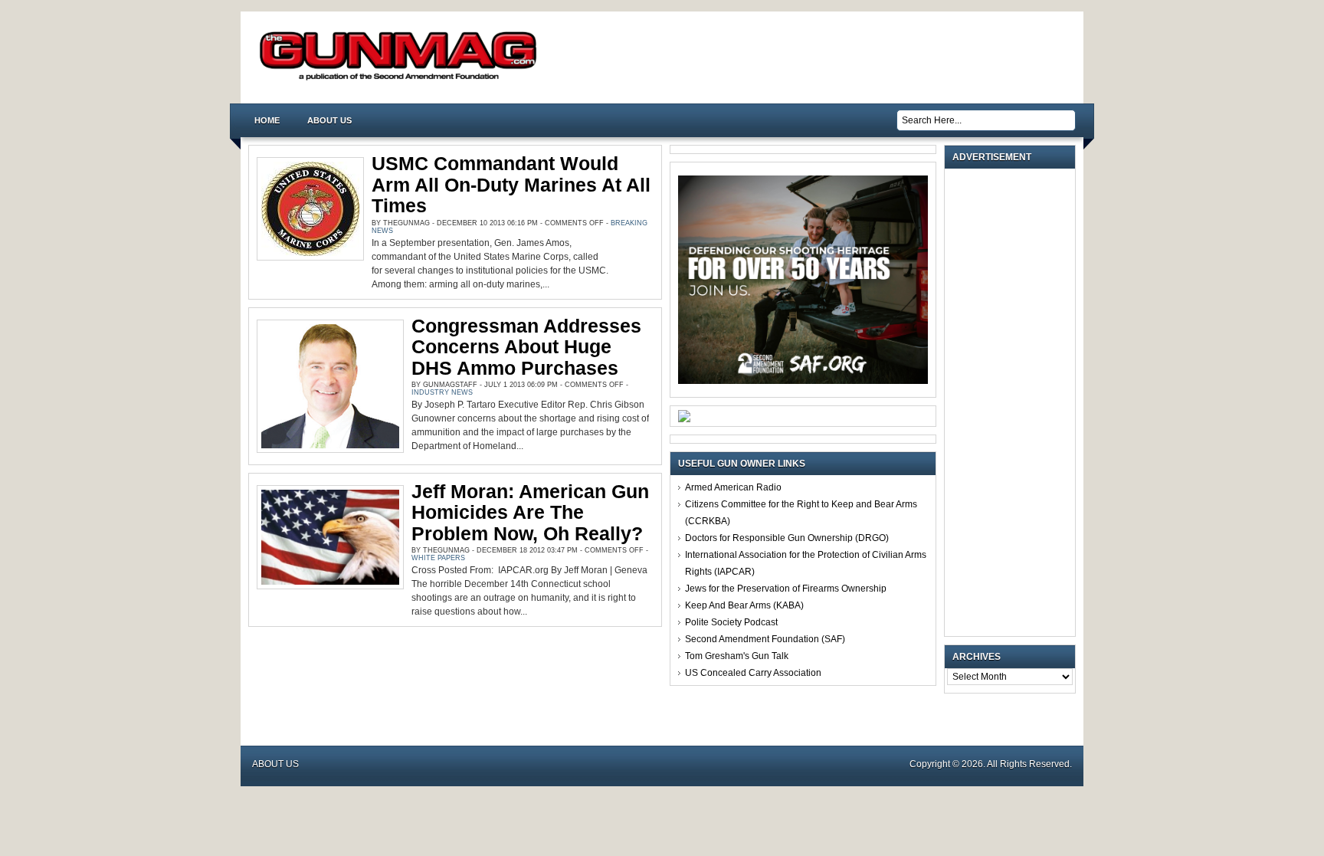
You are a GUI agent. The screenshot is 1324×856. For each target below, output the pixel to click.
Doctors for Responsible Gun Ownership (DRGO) (787, 538)
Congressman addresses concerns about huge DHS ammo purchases (526, 347)
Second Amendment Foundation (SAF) (765, 639)
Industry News (442, 392)
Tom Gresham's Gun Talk (736, 656)
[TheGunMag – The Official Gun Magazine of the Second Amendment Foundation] (401, 79)
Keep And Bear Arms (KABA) (744, 605)
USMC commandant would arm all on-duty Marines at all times (511, 184)
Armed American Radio (733, 487)
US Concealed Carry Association (753, 672)
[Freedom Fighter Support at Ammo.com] (684, 419)
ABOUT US (329, 120)
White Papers (438, 558)
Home (267, 120)
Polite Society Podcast (731, 622)
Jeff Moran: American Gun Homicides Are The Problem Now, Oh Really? (530, 512)
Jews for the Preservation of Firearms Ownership (785, 588)
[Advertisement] (1013, 402)
